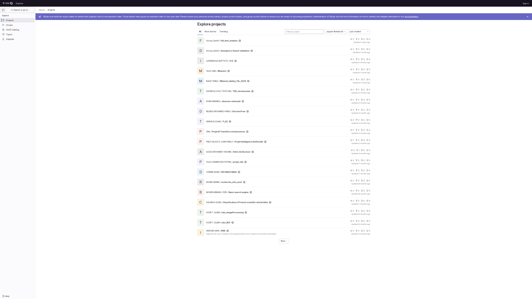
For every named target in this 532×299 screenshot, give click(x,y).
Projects (51, 10)
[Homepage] (8, 3)
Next (283, 241)
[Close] (527, 16)
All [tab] (200, 31)
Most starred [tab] (210, 31)
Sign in (526, 3)
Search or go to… (21, 10)
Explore (19, 3)
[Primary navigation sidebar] (3, 10)
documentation (411, 16)
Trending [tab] (223, 31)
